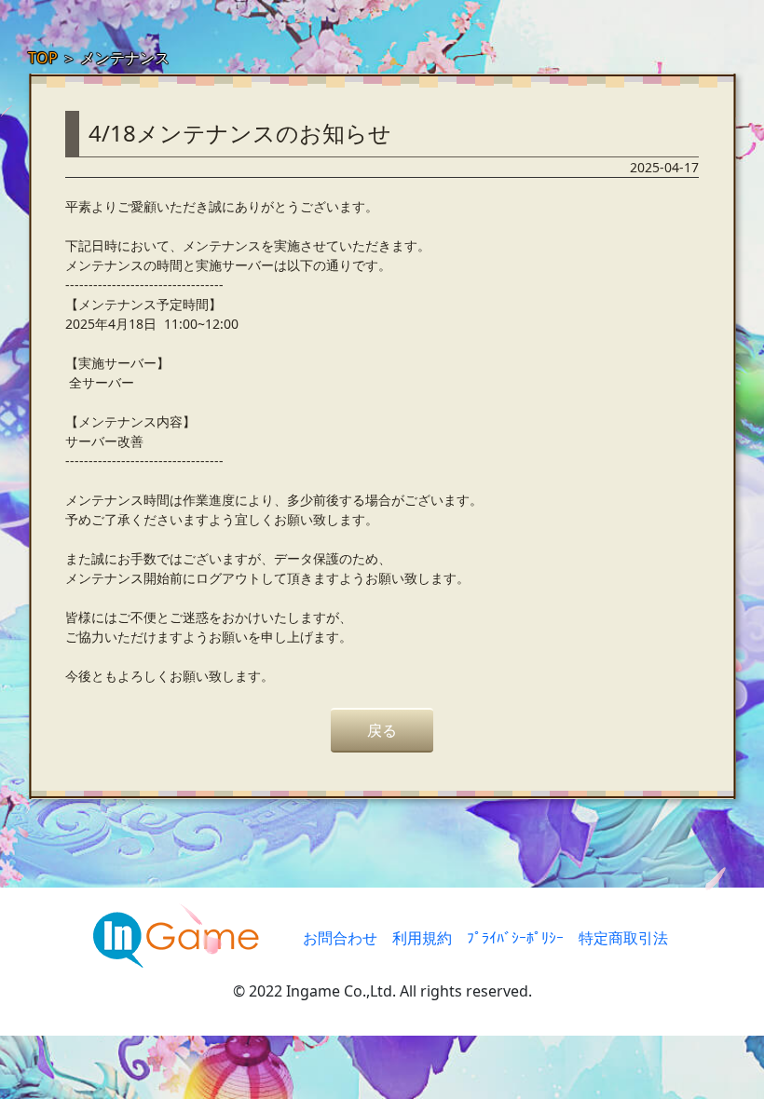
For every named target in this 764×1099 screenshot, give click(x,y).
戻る (382, 730)
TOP (43, 57)
